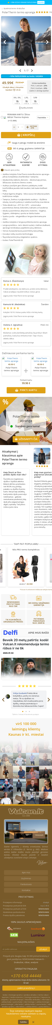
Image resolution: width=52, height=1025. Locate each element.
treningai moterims (32, 997)
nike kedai (19, 1004)
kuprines (5, 997)
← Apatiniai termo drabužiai (13, 8)
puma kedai (41, 1004)
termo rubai (43, 995)
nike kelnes (20, 1006)
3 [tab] (29, 711)
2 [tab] (26, 711)
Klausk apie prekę (11, 170)
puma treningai (7, 1004)
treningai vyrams (15, 995)
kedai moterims (17, 997)
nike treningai (29, 1002)
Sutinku (23, 1022)
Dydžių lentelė (27, 108)
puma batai (17, 1002)
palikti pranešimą (26, 988)
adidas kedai (30, 1004)
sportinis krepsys (16, 999)
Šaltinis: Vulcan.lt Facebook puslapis (25, 714)
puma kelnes (44, 1006)
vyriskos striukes (30, 995)
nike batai (46, 999)
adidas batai (6, 1002)
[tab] (15, 473)
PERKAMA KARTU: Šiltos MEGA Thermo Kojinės (18, 115)
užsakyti (43, 949)
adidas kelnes (31, 1006)
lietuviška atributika (32, 999)
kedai (5, 995)
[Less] (14, 127)
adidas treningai (42, 1002)
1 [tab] (22, 711)
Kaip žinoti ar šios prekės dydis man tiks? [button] (14, 473)
